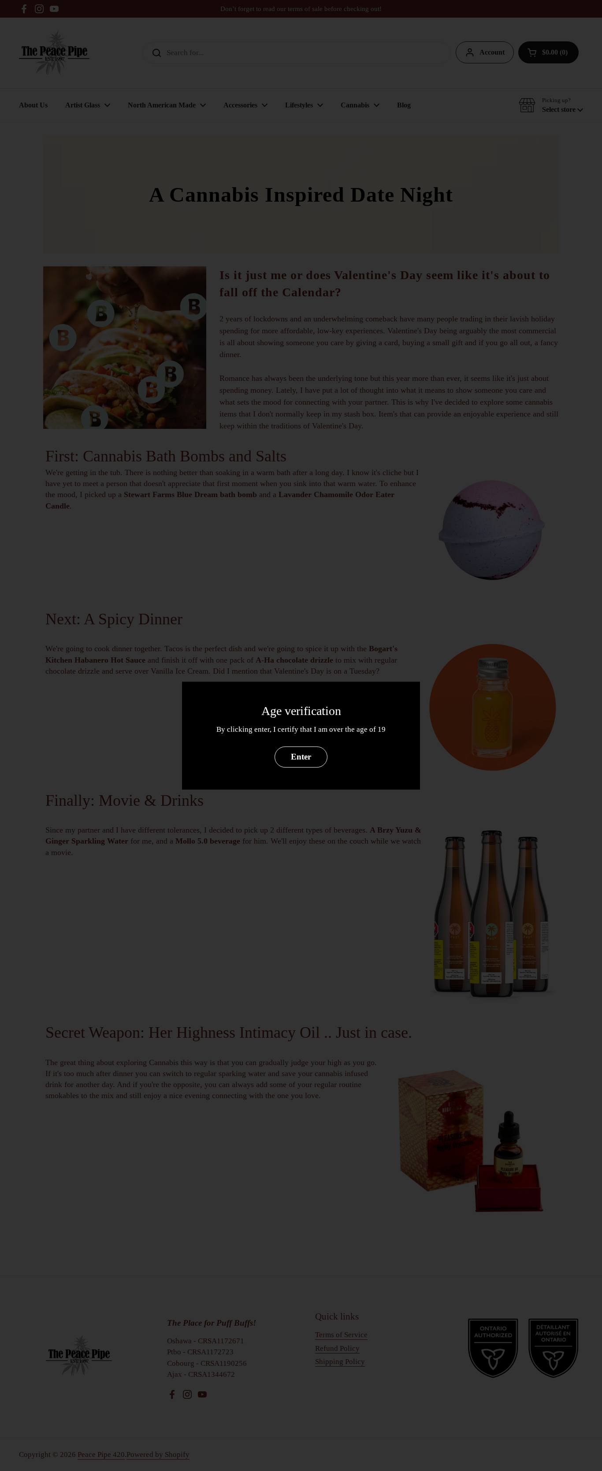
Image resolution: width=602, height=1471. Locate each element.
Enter (301, 756)
